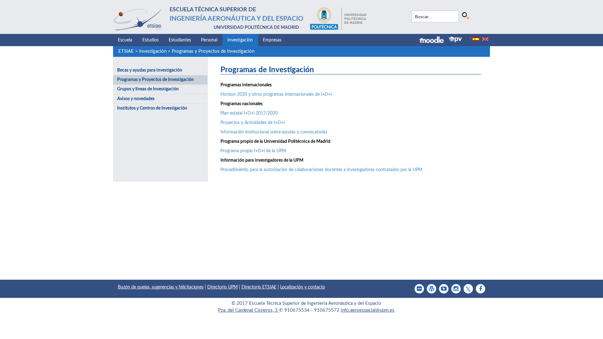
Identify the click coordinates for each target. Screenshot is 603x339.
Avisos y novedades (136, 99)
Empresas (272, 40)
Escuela (125, 40)
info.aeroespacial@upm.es (367, 310)
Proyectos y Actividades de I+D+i (252, 123)
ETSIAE (126, 51)
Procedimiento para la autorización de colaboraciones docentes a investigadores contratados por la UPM (321, 170)
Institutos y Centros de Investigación (152, 108)
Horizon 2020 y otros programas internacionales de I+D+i (276, 94)
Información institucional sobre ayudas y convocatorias (273, 132)
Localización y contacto (302, 287)
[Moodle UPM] (434, 40)
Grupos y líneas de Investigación (148, 89)
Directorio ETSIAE (259, 287)
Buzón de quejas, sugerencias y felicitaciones (161, 287)
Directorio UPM (222, 287)
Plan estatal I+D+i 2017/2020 (249, 113)
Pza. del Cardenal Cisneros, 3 (248, 310)
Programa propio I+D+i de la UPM (253, 151)
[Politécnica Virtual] (455, 39)
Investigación (240, 40)
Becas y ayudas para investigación (149, 70)
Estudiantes (180, 40)
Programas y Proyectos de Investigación (213, 51)
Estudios (150, 40)
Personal (209, 40)
